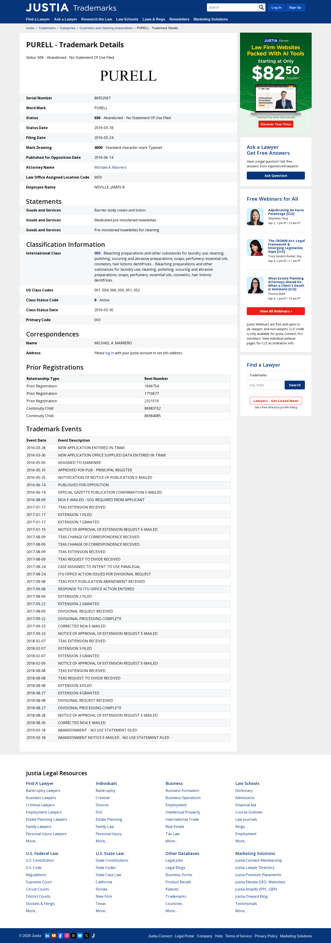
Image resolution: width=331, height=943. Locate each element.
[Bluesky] (80, 935)
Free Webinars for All (272, 199)
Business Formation (182, 790)
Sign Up (295, 7)
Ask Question (276, 175)
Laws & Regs (154, 19)
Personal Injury (109, 833)
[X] (86, 935)
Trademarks (47, 28)
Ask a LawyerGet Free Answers (268, 149)
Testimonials (246, 903)
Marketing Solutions (211, 19)
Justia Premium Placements (258, 874)
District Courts (38, 896)
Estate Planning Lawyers (46, 819)
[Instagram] (67, 935)
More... (31, 840)
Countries (174, 903)
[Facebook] (60, 935)
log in (109, 352)
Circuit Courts (37, 889)
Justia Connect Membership (258, 860)
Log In (276, 7)
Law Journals (246, 819)
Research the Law (96, 19)
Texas (101, 903)
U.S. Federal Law (42, 853)
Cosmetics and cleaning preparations (106, 28)
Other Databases (182, 853)
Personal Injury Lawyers (46, 833)
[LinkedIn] (47, 935)
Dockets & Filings (40, 903)
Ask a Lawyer (65, 19)
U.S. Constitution (40, 860)
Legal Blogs (175, 867)
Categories (67, 28)
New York (104, 896)
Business (174, 783)
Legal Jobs (174, 860)
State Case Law (108, 874)
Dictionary (244, 790)
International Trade (182, 819)
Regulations (36, 874)
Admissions (244, 797)
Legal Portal (184, 936)
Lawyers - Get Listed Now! (276, 400)
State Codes (106, 867)
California (104, 881)
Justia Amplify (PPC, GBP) (256, 889)
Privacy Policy (266, 936)
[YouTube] (54, 935)
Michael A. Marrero (110, 167)
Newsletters (179, 19)
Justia (30, 28)
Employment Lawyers (44, 812)
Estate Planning (109, 819)
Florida (101, 889)
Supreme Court (39, 881)
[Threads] (73, 935)
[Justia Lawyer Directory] (93, 935)
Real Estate (175, 826)
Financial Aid (245, 804)
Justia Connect (160, 936)
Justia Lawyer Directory (254, 867)
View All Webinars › (276, 311)
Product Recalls (178, 881)
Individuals (106, 783)
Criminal (103, 797)
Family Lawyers (38, 826)
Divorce (102, 804)
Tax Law (172, 833)
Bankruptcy (105, 790)
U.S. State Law (110, 853)
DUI (99, 812)
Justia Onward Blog (251, 896)
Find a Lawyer (38, 19)
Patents (172, 889)
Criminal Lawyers (40, 804)
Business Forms (179, 874)
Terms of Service (238, 936)
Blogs (240, 826)
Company (204, 936)
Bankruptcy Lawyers (43, 790)
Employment (176, 804)
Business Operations (183, 797)
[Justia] (47, 7)
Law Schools (127, 19)
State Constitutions (112, 860)
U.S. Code (33, 867)
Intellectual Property (183, 812)
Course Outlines (249, 812)
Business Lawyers (41, 797)
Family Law (105, 826)
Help (219, 936)
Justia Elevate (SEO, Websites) (260, 881)
